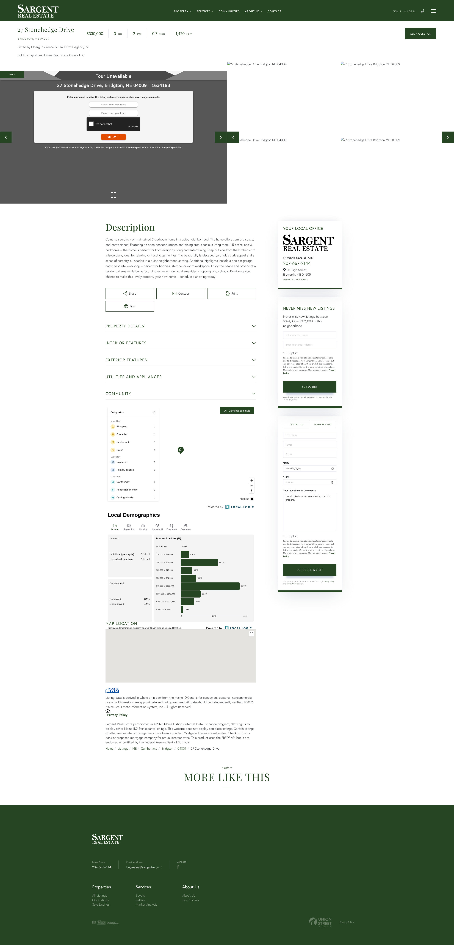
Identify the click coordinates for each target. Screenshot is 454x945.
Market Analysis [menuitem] (146, 904)
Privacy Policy (117, 715)
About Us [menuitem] (252, 11)
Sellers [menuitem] (140, 900)
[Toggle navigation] (433, 11)
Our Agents (302, 279)
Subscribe (310, 386)
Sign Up (397, 11)
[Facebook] (178, 867)
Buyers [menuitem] (140, 895)
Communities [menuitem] (229, 11)
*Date (286, 462)
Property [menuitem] (181, 11)
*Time (286, 476)
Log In (411, 11)
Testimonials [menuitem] (190, 900)
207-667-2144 (297, 263)
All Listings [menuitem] (99, 895)
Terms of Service (292, 584)
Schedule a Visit (323, 424)
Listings (123, 748)
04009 (182, 748)
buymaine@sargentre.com (143, 867)
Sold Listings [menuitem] (100, 904)
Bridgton (167, 748)
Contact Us (289, 279)
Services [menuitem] (204, 11)
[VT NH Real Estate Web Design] (320, 922)
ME (134, 748)
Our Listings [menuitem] (100, 900)
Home (110, 748)
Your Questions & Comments (299, 490)
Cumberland (149, 748)
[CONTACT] (420, 33)
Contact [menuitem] (274, 11)
